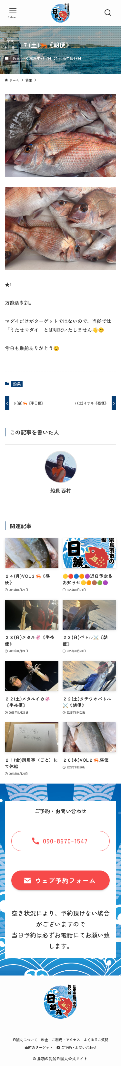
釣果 (16, 58)
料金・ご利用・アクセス (60, 1039)
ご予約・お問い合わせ (78, 1047)
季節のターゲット (39, 1047)
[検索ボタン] (108, 13)
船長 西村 (60, 490)
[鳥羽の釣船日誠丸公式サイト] (60, 13)
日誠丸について (25, 1039)
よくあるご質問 (96, 1039)
